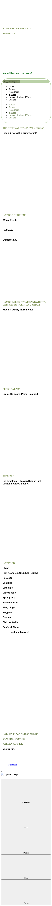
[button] (26, 90)
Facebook (12, 764)
